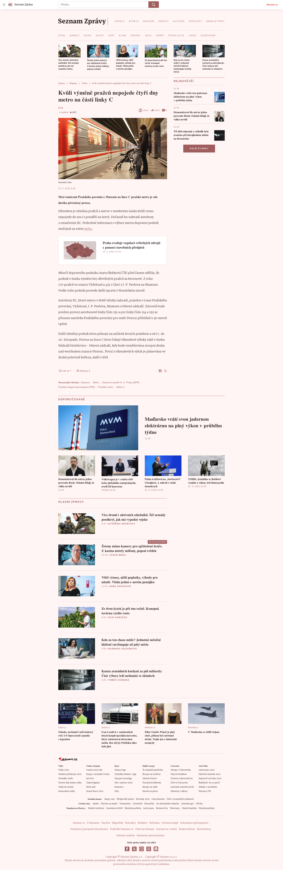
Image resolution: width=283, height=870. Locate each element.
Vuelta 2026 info (94, 770)
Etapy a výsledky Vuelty (98, 774)
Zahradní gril (187, 803)
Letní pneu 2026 (207, 770)
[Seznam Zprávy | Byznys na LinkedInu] (156, 849)
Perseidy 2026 (143, 799)
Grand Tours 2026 (94, 791)
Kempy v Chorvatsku (181, 770)
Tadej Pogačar (93, 783)
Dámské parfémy (133, 808)
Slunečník (137, 803)
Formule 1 (119, 787)
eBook (145, 110)
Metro (96, 382)
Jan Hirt (90, 778)
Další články (199, 148)
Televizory (175, 808)
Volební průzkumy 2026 (69, 774)
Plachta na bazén (109, 803)
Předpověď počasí (125, 799)
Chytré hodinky (189, 808)
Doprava (85, 382)
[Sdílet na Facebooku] (160, 370)
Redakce (142, 823)
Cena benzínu (158, 799)
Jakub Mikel (118, 555)
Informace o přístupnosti (194, 823)
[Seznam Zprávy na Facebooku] (127, 849)
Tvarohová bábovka (151, 783)
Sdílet (157, 110)
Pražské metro (105, 387)
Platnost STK (205, 791)
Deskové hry (162, 808)
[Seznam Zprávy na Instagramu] (141, 849)
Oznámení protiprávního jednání (89, 829)
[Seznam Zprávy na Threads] (148, 849)
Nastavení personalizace (151, 836)
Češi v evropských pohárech (180, 799)
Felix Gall (90, 787)
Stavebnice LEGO (114, 808)
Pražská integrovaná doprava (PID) (76, 387)
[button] (69, 51)
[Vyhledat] (153, 4)
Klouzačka (149, 803)
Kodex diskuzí (187, 829)
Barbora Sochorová (122, 649)
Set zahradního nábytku (167, 803)
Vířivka (199, 803)
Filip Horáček (117, 617)
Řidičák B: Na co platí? (209, 783)
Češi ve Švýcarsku (179, 783)
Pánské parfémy (207, 808)
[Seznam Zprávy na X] (134, 849)
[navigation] (4, 4)
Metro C (120, 387)
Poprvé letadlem (179, 774)
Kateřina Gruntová (121, 524)
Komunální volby (66, 791)
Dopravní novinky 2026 (210, 778)
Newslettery (204, 829)
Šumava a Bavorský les (182, 778)
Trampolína (125, 803)
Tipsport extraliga (123, 778)
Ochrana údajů (169, 823)
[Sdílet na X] (165, 370)
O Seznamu (93, 823)
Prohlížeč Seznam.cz (121, 829)
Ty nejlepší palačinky (152, 770)
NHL (116, 791)
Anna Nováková (120, 586)
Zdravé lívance (149, 778)
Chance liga (120, 770)
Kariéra (106, 823)
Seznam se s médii (166, 829)
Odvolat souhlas (125, 836)
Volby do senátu (66, 787)
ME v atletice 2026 (123, 783)
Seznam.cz (272, 4)
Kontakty (130, 823)
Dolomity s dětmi (179, 791)
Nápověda (117, 823)
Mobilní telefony (96, 808)
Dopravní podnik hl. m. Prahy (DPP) (120, 382)
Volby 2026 (63, 770)
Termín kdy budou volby (70, 783)
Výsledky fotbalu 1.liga (125, 774)
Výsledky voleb (65, 778)
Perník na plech (150, 791)
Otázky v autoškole (208, 787)
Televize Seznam (144, 829)
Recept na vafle (150, 787)
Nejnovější (184, 81)
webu (88, 229)
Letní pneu (148, 808)
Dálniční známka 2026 (209, 774)
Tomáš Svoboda (119, 680)
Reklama (154, 823)
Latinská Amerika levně (182, 787)
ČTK (60, 108)
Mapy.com (109, 799)
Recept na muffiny (151, 774)
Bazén (96, 803)
